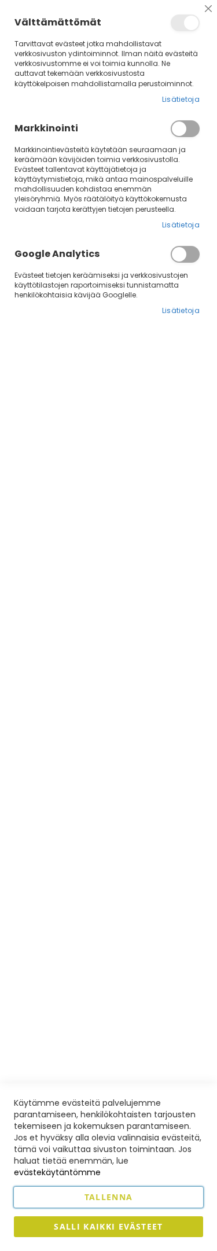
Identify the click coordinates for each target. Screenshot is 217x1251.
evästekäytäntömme (57, 1172)
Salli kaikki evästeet (108, 1226)
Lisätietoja (181, 99)
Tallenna (108, 1196)
